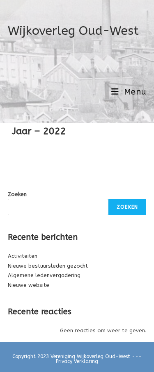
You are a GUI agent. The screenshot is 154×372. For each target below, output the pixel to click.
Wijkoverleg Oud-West (73, 30)
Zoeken (17, 194)
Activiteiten (22, 256)
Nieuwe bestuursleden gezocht (48, 266)
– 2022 (48, 131)
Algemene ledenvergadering (44, 275)
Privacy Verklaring (77, 361)
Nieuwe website (28, 285)
